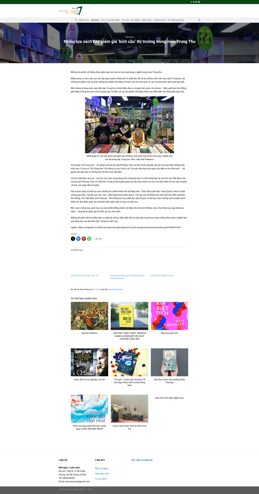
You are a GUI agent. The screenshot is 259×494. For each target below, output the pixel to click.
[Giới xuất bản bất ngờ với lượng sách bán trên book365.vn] (128, 263)
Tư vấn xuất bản (176, 20)
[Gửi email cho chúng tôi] (196, 2)
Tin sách (95, 20)
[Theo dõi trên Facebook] (191, 2)
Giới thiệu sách (102, 473)
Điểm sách (84, 20)
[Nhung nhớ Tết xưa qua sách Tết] (89, 263)
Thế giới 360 (160, 20)
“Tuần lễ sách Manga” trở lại (161, 275)
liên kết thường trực (115, 289)
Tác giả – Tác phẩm (131, 20)
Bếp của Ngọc (101, 468)
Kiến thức (147, 20)
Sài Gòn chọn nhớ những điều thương (169, 381)
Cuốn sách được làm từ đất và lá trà (129, 427)
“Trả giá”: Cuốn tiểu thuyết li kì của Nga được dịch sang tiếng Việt (129, 382)
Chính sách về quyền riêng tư (72, 489)
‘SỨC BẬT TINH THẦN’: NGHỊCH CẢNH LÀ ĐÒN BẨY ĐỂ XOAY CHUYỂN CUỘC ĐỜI (129, 336)
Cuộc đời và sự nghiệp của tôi (89, 379)
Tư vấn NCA (101, 479)
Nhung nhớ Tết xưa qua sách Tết (84, 275)
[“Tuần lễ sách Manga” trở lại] (168, 263)
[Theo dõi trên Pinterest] (199, 2)
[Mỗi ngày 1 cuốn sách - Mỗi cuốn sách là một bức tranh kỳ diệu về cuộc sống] (70, 10)
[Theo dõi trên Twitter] (194, 2)
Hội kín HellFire (89, 333)
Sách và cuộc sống (110, 20)
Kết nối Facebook (142, 460)
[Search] (199, 20)
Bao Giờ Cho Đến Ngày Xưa (170, 398)
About (90, 489)
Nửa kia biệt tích (169, 333)
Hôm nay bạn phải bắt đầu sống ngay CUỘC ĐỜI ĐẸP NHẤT (89, 427)
